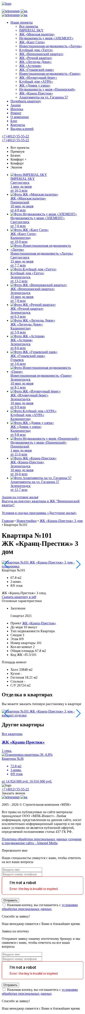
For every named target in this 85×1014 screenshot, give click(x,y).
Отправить (10, 900)
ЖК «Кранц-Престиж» (39, 623)
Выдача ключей (22, 129)
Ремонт (15, 113)
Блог (13, 121)
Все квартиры (12, 734)
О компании (19, 117)
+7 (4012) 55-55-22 (15, 136)
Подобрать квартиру (25, 101)
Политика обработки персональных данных (34, 839)
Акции (15, 105)
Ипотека (16, 109)
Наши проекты (21, 22)
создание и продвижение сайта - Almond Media (42, 841)
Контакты (17, 125)
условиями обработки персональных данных (40, 907)
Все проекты (19, 147)
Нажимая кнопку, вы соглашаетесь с (40, 907)
